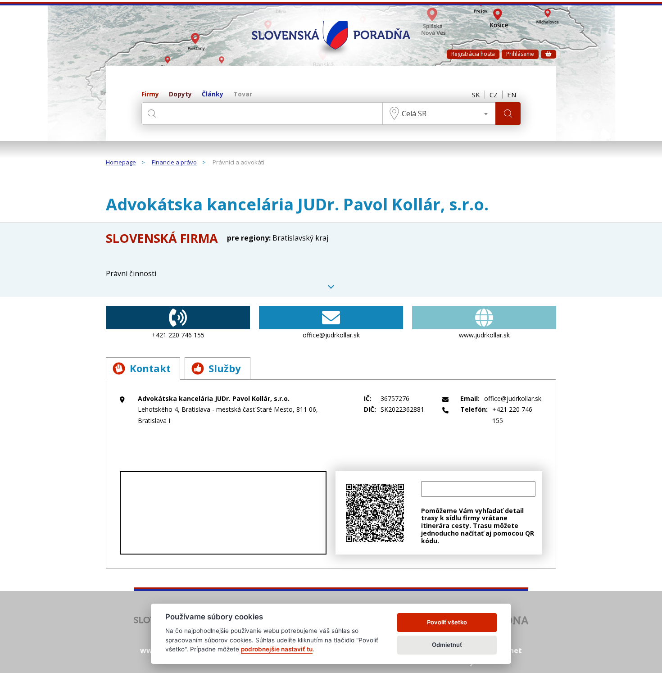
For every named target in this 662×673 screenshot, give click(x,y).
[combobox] (439, 113)
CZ (494, 95)
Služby (225, 368)
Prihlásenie (520, 54)
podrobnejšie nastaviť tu (277, 649)
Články (212, 94)
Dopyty (180, 94)
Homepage (121, 162)
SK (476, 95)
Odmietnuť (447, 644)
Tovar (242, 94)
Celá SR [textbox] (414, 113)
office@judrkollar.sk (331, 335)
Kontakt (150, 368)
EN (511, 95)
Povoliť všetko (447, 622)
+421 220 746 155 (178, 335)
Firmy (150, 94)
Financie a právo (174, 162)
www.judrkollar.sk (484, 335)
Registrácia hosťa (473, 54)
